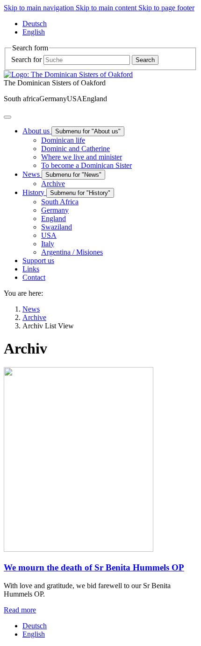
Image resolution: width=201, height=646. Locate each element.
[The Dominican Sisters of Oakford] (68, 74)
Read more (20, 610)
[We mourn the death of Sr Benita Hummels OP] (78, 549)
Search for (26, 59)
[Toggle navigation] (7, 117)
